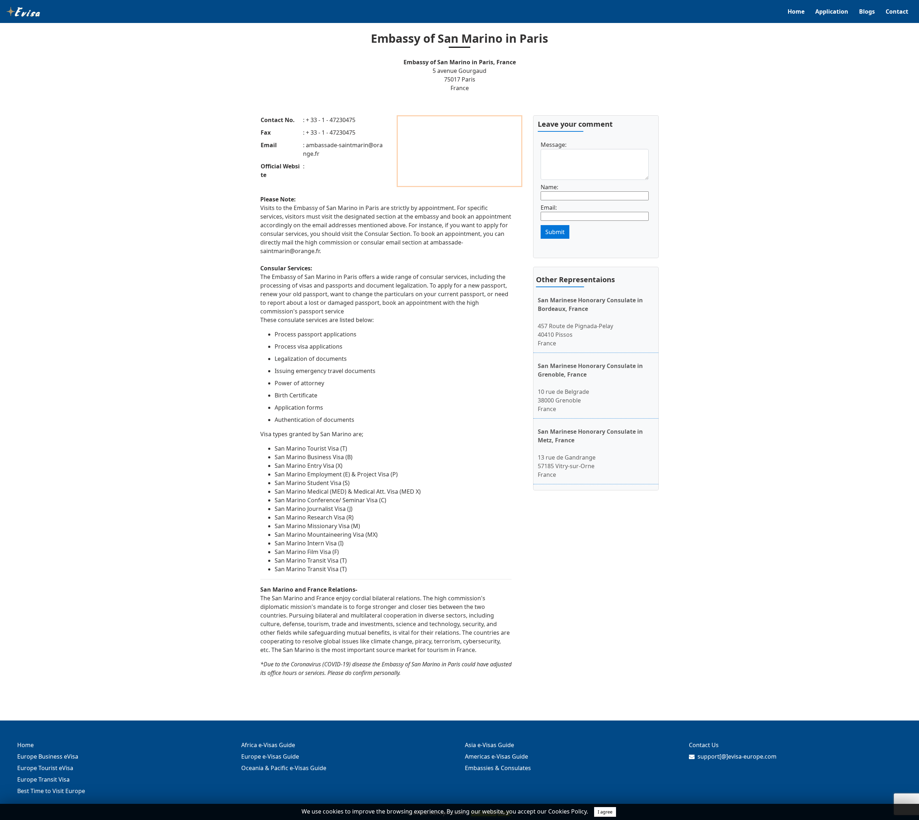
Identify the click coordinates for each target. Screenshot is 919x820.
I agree (605, 812)
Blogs (867, 11)
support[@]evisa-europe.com (737, 756)
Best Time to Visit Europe (51, 791)
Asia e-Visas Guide (489, 745)
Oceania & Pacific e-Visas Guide (283, 768)
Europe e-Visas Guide (270, 756)
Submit (555, 232)
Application (831, 11)
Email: (549, 207)
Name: (549, 187)
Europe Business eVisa (47, 756)
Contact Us (704, 745)
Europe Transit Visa (43, 779)
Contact (897, 11)
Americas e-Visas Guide (496, 756)
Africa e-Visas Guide (268, 745)
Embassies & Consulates (498, 768)
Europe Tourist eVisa (45, 768)
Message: (553, 145)
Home (796, 11)
